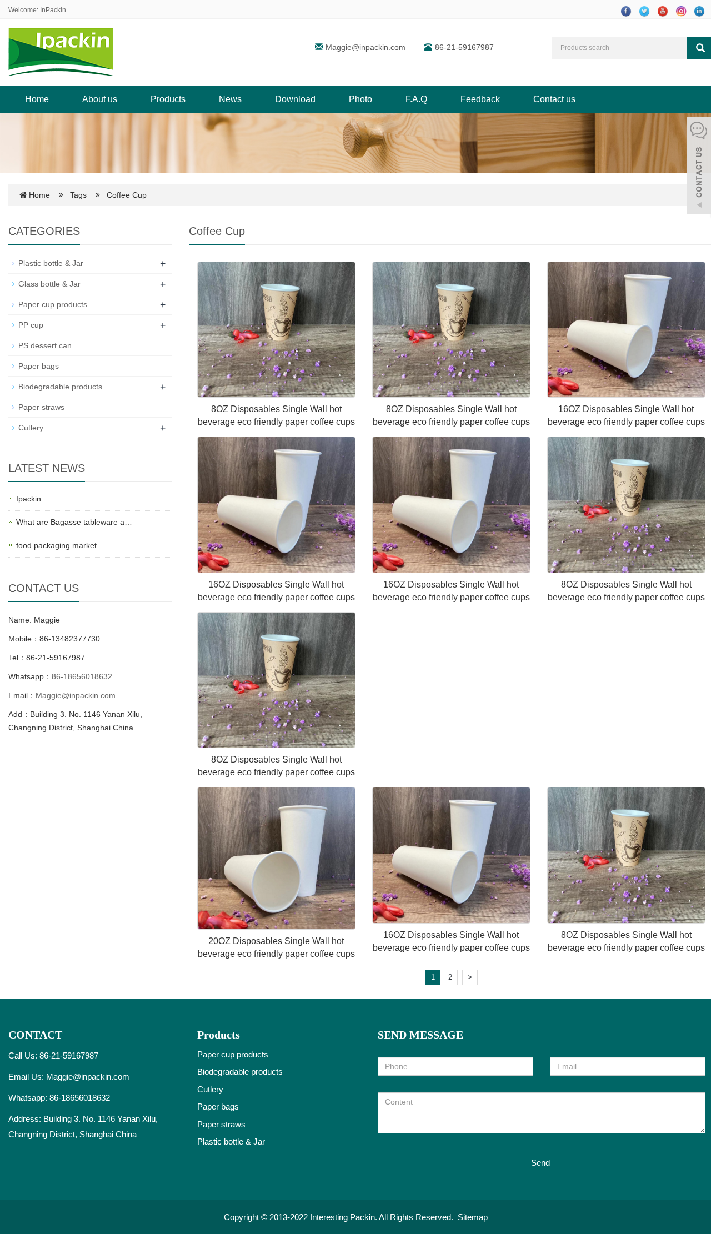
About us (99, 99)
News (230, 99)
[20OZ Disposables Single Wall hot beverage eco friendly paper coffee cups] (276, 858)
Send (540, 1162)
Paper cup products (52, 304)
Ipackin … (33, 498)
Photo (360, 99)
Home (37, 99)
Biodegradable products (60, 386)
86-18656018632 (82, 676)
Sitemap (473, 1217)
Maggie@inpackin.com (365, 47)
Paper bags (38, 366)
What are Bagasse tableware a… (74, 522)
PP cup (30, 324)
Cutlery (30, 427)
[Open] (699, 167)
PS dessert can (45, 345)
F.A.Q (416, 99)
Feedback (480, 99)
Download (295, 99)
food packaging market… (60, 545)
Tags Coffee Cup (108, 194)
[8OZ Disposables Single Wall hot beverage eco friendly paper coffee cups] (276, 330)
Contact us (554, 99)
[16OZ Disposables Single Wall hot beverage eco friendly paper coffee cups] (626, 330)
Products (168, 99)
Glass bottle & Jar (49, 283)
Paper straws (41, 407)
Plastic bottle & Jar (50, 263)
